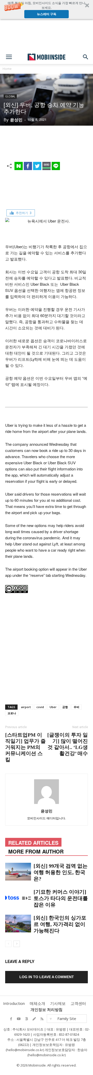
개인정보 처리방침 (46, 1009)
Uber (53, 707)
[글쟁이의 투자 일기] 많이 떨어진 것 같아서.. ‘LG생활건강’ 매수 (67, 744)
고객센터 (78, 1003)
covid (40, 707)
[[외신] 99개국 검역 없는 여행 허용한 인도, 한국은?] (18, 872)
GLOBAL (10, 96)
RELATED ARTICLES (33, 842)
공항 (65, 707)
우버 (76, 707)
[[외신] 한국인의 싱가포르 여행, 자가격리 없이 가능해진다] (18, 923)
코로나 (11, 713)
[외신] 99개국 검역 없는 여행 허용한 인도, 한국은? (61, 872)
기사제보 (58, 1003)
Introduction (14, 1003)
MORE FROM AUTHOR (36, 851)
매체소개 (37, 1003)
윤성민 (16, 120)
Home (7, 69)
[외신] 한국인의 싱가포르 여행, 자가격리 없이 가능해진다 (60, 924)
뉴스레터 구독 (46, 14)
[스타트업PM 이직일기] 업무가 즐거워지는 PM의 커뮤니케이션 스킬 (25, 747)
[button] (46, 9)
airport (26, 707)
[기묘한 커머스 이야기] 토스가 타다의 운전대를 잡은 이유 (61, 898)
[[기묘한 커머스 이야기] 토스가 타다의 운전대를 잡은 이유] (18, 897)
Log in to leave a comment (46, 977)
